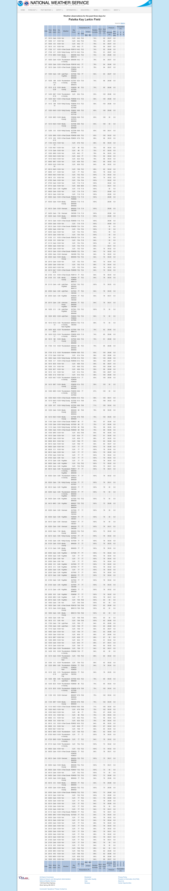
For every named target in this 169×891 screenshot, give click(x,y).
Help (85, 881)
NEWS (96, 10)
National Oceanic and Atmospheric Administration (55, 879)
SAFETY (59, 10)
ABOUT (116, 10)
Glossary (87, 883)
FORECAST (32, 10)
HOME (23, 10)
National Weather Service (48, 881)
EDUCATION (85, 10)
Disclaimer (87, 877)
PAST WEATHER (46, 10)
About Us (121, 881)
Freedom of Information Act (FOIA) (128, 879)
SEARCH (106, 10)
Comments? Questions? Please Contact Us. (53, 889)
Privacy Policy (122, 877)
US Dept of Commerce (47, 877)
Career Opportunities (124, 883)
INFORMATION (71, 10)
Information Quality (90, 879)
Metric (123, 23)
